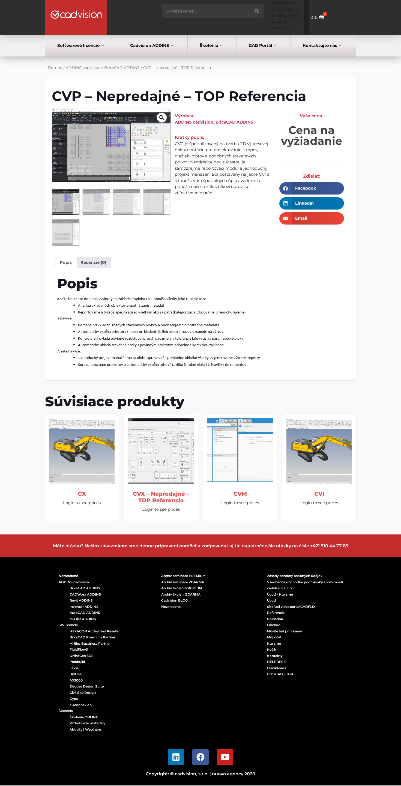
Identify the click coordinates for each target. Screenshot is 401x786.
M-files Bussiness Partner (90, 643)
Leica (74, 668)
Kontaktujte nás (320, 45)
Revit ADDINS (81, 600)
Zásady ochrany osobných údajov (294, 576)
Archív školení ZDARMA (180, 594)
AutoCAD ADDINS (85, 613)
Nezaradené (68, 576)
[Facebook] (200, 757)
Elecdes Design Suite (87, 686)
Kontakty (275, 656)
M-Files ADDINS (83, 619)
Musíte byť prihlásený (284, 631)
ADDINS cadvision (83, 67)
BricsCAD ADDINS (122, 67)
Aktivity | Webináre (85, 729)
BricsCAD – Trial (280, 674)
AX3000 (76, 680)
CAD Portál (260, 45)
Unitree (76, 674)
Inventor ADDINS (84, 607)
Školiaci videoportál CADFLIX (291, 607)
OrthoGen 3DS (82, 656)
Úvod (271, 600)
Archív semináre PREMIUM (183, 576)
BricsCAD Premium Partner (92, 637)
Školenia (209, 45)
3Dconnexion (81, 705)
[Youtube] (225, 757)
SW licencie (68, 625)
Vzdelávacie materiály (87, 723)
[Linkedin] (176, 757)
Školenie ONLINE (84, 717)
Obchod (273, 625)
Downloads (276, 668)
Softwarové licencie (78, 45)
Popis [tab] (66, 262)
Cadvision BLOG (174, 600)
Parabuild (77, 662)
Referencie (276, 613)
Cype (74, 699)
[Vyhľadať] (257, 11)
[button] (162, 117)
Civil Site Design (83, 693)
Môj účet (274, 637)
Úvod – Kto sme (280, 594)
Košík (271, 649)
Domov (55, 67)
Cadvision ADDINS (149, 45)
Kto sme (274, 643)
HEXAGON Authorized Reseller (95, 631)
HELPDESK (276, 662)
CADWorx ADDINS (85, 594)
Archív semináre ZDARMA (182, 582)
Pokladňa (275, 619)
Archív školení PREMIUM (181, 588)
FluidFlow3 (79, 649)
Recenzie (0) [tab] (93, 262)
